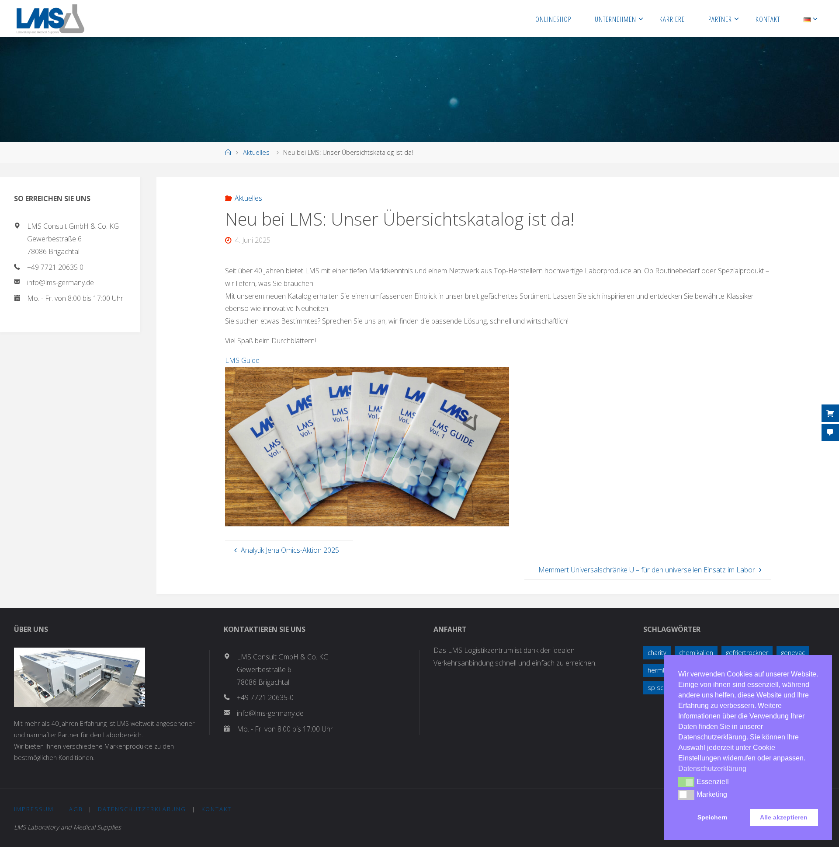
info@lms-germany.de (60, 282)
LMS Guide (242, 360)
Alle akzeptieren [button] (784, 817)
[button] (686, 782)
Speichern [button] (712, 817)
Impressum (34, 809)
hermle (658, 670)
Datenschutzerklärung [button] (712, 768)
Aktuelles (256, 152)
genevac (793, 652)
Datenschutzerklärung (142, 809)
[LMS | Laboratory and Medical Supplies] (50, 18)
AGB (76, 809)
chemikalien (696, 652)
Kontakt (216, 809)
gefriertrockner (747, 652)
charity (657, 652)
